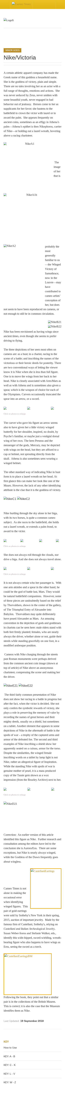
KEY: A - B (9, 1056)
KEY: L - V (9, 1073)
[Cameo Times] (21, 4)
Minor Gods (12, 50)
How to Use (10, 1047)
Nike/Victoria (20, 57)
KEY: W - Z (10, 1082)
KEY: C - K (10, 1065)
